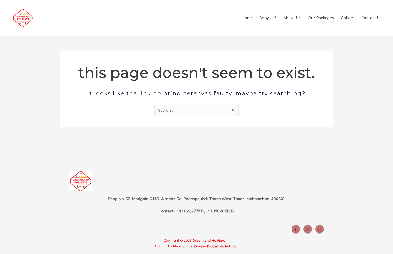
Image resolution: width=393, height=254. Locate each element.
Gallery (347, 18)
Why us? (268, 18)
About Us (291, 18)
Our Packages (321, 18)
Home (247, 18)
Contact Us (371, 18)
